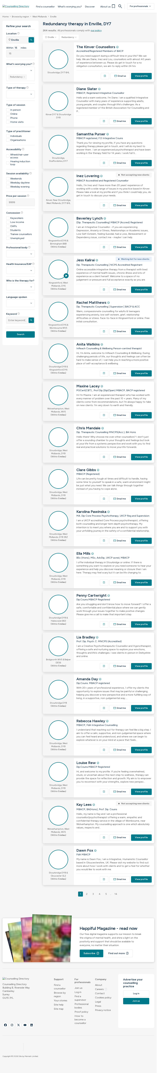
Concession (14, 212)
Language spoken (16, 297)
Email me (119, 121)
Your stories (60, 1000)
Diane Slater (87, 89)
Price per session (17, 195)
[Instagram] (12, 1025)
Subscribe (91, 953)
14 (115, 893)
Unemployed (17, 238)
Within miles (16, 47)
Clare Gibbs (86, 470)
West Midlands (39, 16)
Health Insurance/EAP (20, 264)
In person (15, 109)
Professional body (18, 247)
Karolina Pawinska (91, 511)
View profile (141, 76)
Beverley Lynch (90, 218)
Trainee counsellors (21, 234)
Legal (98, 1001)
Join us (78, 987)
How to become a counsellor (80, 1019)
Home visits (17, 121)
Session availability (19, 173)
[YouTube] (25, 1025)
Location (13, 33)
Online (13, 113)
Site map (59, 1008)
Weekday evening (20, 186)
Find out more (118, 953)
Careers (101, 989)
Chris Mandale (88, 428)
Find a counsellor (45, 6)
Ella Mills (83, 553)
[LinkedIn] (31, 1025)
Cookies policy (103, 997)
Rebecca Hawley (91, 721)
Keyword (13, 313)
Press (98, 1005)
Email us (120, 76)
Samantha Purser (91, 134)
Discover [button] (90, 6)
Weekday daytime (20, 182)
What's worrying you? (70, 6)
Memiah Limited (31, 1056)
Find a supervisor (80, 998)
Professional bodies (82, 1006)
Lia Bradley (86, 637)
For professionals (141, 6)
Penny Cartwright (91, 595)
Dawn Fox (85, 850)
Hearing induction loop (20, 163)
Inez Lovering (88, 176)
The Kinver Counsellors (96, 47)
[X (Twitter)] (18, 1025)
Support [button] (59, 979)
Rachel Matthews (91, 302)
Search (20, 334)
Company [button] (100, 979)
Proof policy (81, 1011)
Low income (17, 222)
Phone (14, 117)
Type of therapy (17, 87)
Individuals (16, 136)
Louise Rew (86, 762)
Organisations (18, 140)
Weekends (16, 178)
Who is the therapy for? (20, 280)
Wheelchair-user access (19, 156)
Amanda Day (87, 679)
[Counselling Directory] (17, 6)
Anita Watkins (88, 344)
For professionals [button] (83, 981)
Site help (59, 1004)
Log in (78, 992)
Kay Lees (84, 804)
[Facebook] (5, 1025)
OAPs (13, 226)
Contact (100, 993)
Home (5, 16)
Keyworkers (16, 218)
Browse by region (20, 16)
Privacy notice (103, 1010)
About (98, 985)
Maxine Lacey (88, 386)
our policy (96, 30)
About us (105, 6)
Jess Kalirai (86, 260)
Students (15, 230)
